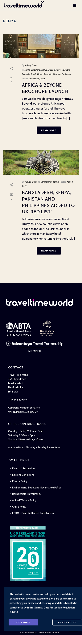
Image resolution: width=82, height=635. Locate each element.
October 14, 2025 (37, 78)
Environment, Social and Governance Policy (36, 487)
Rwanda (26, 74)
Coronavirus (46, 181)
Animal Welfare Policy (24, 500)
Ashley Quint (31, 65)
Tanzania (47, 74)
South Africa (37, 74)
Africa (27, 69)
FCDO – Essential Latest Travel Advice (33, 513)
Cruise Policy (19, 506)
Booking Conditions (23, 474)
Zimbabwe (67, 74)
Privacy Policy (19, 481)
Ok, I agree (23, 622)
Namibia (66, 69)
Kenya (44, 69)
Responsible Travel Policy (26, 493)
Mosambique (54, 69)
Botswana (35, 69)
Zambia (57, 74)
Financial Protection (23, 468)
